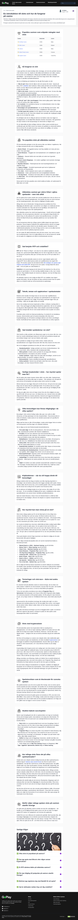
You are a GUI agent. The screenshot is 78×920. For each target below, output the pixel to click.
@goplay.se (6, 908)
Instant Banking (56, 898)
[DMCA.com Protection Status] (71, 916)
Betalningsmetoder (52, 2)
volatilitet (26, 85)
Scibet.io (21, 48)
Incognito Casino (22, 55)
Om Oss (29, 898)
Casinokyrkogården (57, 904)
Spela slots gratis (56, 902)
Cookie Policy (30, 905)
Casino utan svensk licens (16, 3)
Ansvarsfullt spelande (32, 900)
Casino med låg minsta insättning (59, 900)
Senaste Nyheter (31, 904)
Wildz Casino (22, 45)
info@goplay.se (7, 906)
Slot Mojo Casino (23, 41)
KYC (29, 902)
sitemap (12, 903)
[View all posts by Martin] (60, 11)
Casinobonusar (29, 2)
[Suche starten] (74, 3)
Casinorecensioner (40, 2)
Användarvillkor (31, 907)
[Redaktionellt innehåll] (73, 11)
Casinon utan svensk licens (33, 761)
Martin (65, 10)
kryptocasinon (53, 640)
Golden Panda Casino (24, 52)
